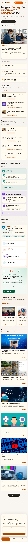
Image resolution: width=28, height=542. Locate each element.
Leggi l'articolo (21, 56)
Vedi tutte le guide (5, 303)
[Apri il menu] (25, 2)
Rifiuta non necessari (14, 530)
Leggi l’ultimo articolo (8, 25)
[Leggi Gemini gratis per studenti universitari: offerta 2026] (14, 36)
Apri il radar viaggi (8, 291)
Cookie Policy (17, 524)
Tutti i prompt (6, 213)
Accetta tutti (14, 533)
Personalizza (14, 527)
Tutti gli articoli (4, 90)
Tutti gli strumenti (7, 187)
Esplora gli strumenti (7, 21)
